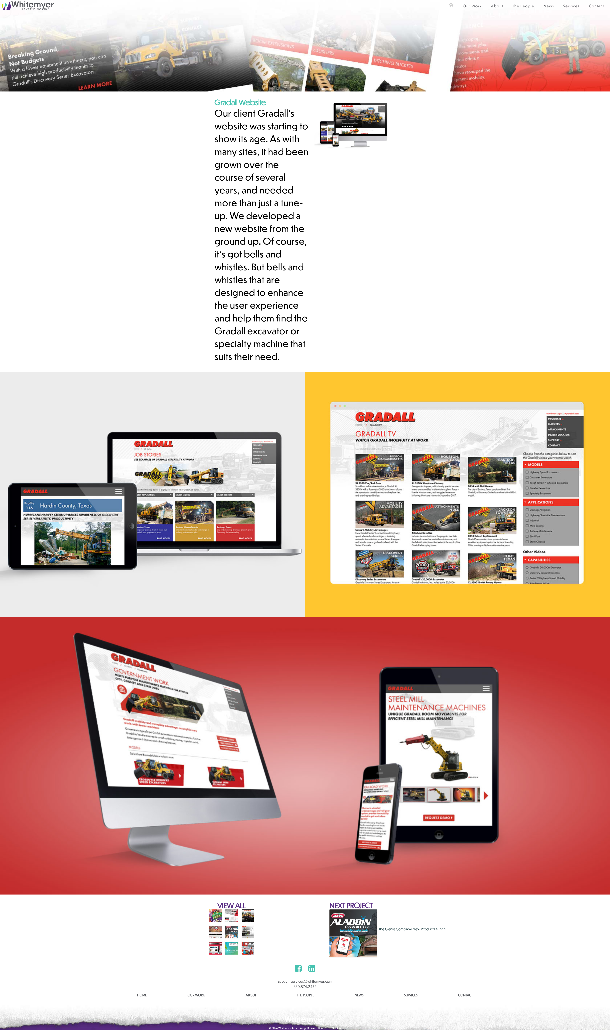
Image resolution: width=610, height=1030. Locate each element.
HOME (142, 995)
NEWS (359, 995)
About (497, 5)
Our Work (472, 5)
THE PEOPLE (305, 995)
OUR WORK (196, 995)
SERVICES (410, 995)
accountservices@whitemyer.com (305, 981)
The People (523, 5)
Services (571, 5)
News (548, 5)
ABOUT (251, 995)
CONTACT (465, 995)
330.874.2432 (305, 986)
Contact (596, 5)
